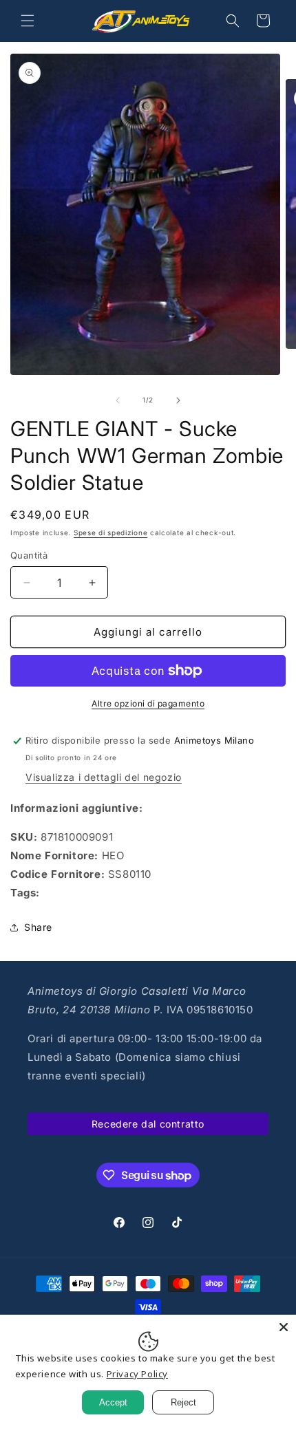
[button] (27, 21)
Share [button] (38, 927)
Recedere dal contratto (148, 1124)
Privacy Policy (137, 1374)
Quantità (28, 555)
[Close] (283, 1327)
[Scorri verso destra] (178, 400)
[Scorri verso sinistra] (118, 400)
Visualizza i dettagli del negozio (103, 777)
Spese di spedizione (110, 532)
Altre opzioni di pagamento (148, 703)
